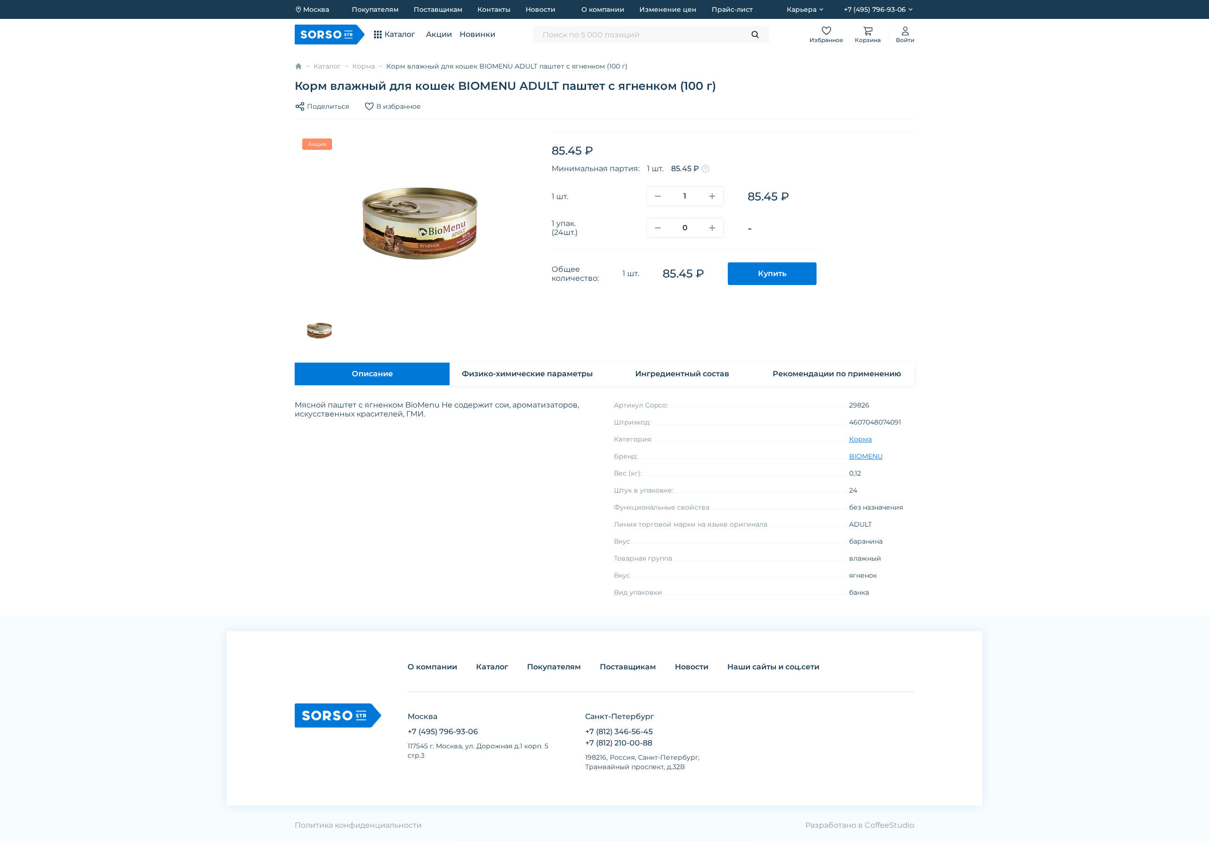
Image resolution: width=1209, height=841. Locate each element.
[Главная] (298, 66)
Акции (439, 34)
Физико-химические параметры (527, 373)
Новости (540, 9)
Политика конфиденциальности (358, 825)
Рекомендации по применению (837, 373)
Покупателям (375, 9)
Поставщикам (438, 9)
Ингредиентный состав (682, 373)
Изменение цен (668, 9)
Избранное (826, 39)
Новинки (477, 34)
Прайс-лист (732, 9)
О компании (602, 9)
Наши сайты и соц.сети (773, 666)
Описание (372, 373)
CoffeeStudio (889, 825)
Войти (905, 39)
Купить (772, 273)
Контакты (494, 9)
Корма (363, 66)
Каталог (327, 66)
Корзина (868, 39)
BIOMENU (866, 456)
